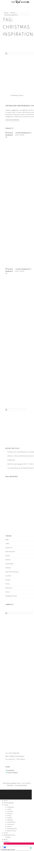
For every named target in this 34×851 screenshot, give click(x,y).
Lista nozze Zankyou (12, 572)
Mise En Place (11, 831)
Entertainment (10, 551)
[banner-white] (15, 425)
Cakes (7, 543)
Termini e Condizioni (12, 772)
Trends (12, 13)
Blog (6, 539)
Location (8, 576)
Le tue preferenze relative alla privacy (17, 847)
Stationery (8, 588)
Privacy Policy (10, 770)
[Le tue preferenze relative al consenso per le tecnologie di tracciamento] (31, 848)
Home (6, 13)
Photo (7, 584)
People (7, 580)
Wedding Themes (17, 95)
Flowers (8, 559)
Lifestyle (8, 568)
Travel (7, 592)
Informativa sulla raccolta (8, 849)
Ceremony (8, 547)
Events (7, 555)
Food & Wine (9, 564)
